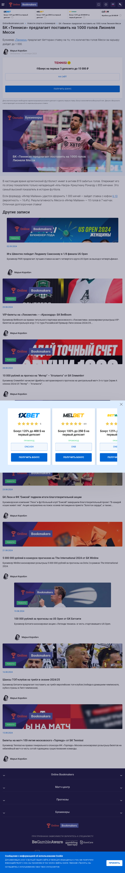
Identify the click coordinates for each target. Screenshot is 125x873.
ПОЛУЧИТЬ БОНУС (29, 457)
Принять (114, 863)
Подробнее (66, 866)
